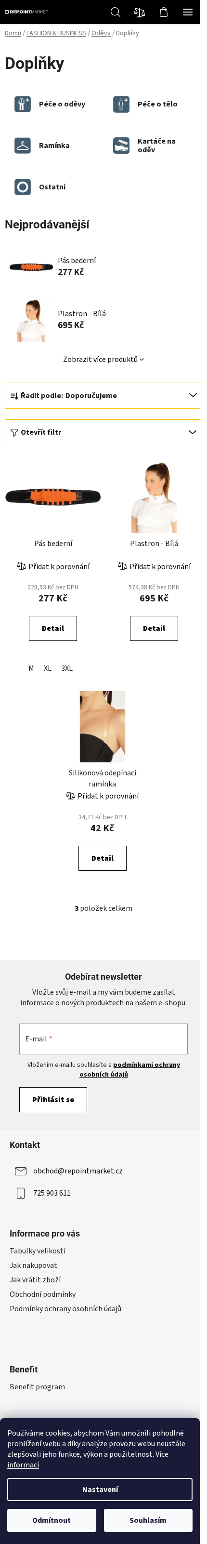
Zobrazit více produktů (100, 359)
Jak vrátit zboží (35, 1280)
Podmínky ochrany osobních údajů (65, 1309)
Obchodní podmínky (43, 1294)
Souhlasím (148, 1520)
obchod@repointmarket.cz (78, 1171)
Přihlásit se (53, 1099)
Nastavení (100, 1489)
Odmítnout (51, 1520)
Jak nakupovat (33, 1265)
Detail (53, 628)
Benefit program (37, 1387)
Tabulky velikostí (37, 1251)
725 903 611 (52, 1193)
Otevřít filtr (41, 432)
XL (48, 668)
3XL (67, 668)
